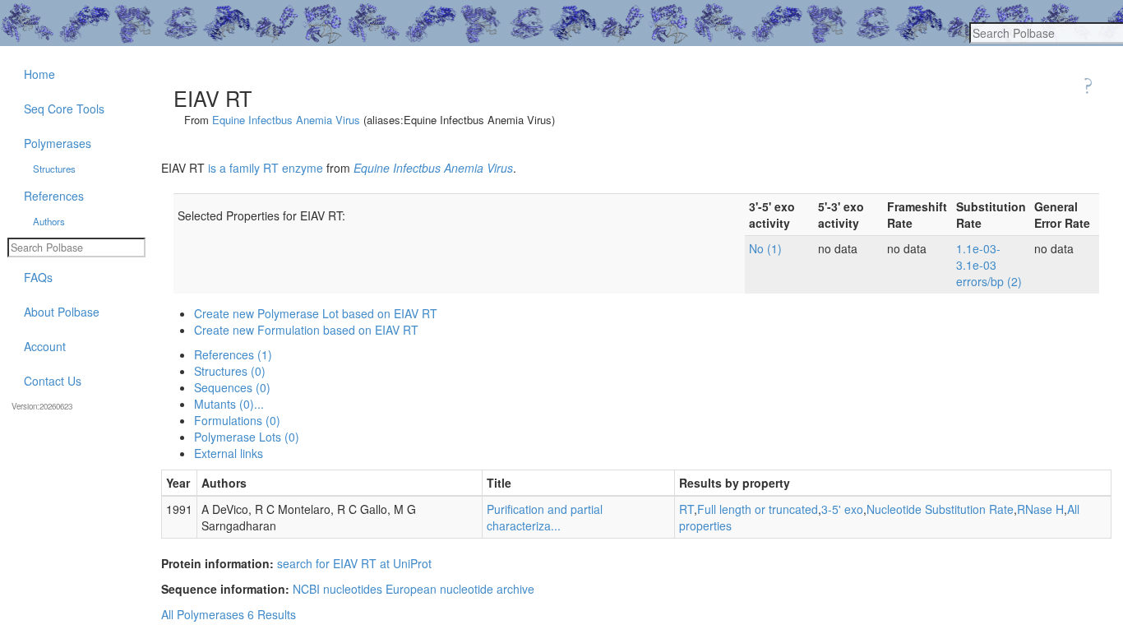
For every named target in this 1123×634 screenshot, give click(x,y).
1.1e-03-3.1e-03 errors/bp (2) (989, 264)
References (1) (233, 354)
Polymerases (57, 143)
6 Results (271, 614)
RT (686, 509)
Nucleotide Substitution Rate (940, 509)
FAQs (38, 277)
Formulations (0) (237, 420)
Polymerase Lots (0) (246, 436)
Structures (54, 168)
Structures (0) (230, 371)
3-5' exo (842, 509)
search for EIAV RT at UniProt (354, 563)
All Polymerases (202, 614)
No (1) (765, 248)
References (54, 195)
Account (45, 346)
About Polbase (61, 311)
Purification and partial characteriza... (545, 517)
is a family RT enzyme (265, 168)
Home (39, 74)
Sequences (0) (232, 387)
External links (228, 453)
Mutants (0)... (229, 404)
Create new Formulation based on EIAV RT (306, 330)
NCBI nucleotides (337, 589)
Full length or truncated (757, 509)
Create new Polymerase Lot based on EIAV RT (315, 313)
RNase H (1040, 509)
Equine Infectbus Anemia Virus (286, 119)
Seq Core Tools (64, 108)
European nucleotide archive (460, 589)
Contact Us (52, 381)
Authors (49, 221)
